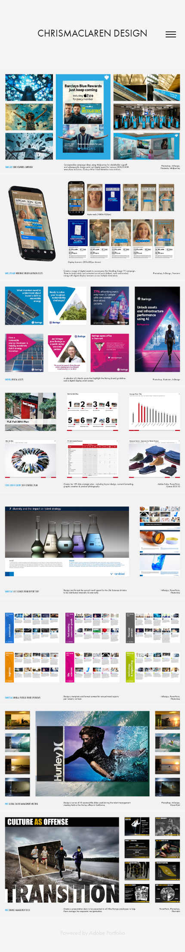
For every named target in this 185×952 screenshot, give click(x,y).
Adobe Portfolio (107, 933)
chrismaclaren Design (92, 33)
